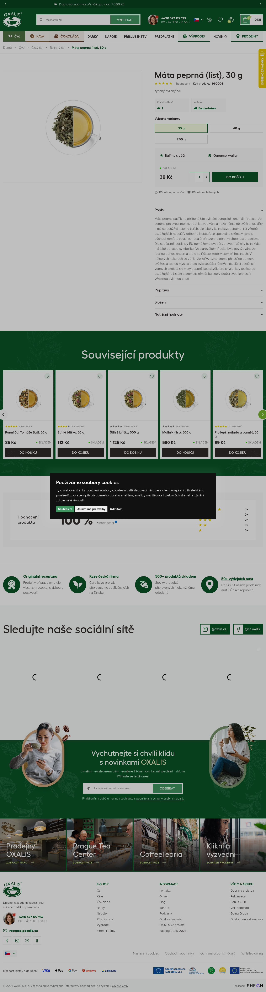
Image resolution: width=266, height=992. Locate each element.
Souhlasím (65, 509)
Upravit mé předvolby (91, 509)
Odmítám (116, 509)
